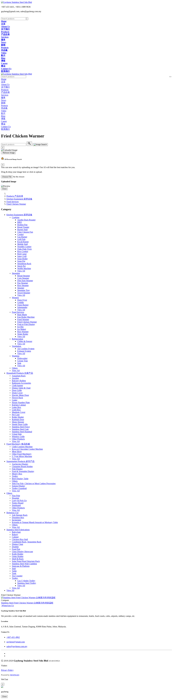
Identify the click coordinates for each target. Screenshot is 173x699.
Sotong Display (18, 486)
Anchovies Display (20, 464)
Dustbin (15, 547)
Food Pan (16, 549)
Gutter (14, 400)
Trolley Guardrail (19, 488)
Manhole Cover (18, 412)
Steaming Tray (23, 290)
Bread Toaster (23, 227)
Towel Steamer (23, 293)
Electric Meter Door (20, 395)
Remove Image (8, 153)
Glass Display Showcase (22, 551)
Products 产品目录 (14, 196)
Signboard (16, 505)
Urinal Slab (17, 434)
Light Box (16, 410)
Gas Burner (22, 237)
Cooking (15, 217)
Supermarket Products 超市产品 (20, 461)
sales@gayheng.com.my (16, 646)
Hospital (15, 498)
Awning (15, 378)
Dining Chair (17, 544)
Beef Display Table (20, 478)
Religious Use (12, 512)
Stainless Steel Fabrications (18, 530)
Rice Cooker (22, 251)
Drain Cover (17, 393)
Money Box (17, 474)
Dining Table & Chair (21, 388)
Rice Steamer (23, 285)
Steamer (20, 288)
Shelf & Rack (18, 559)
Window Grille (18, 436)
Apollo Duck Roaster (26, 220)
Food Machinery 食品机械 (18, 444)
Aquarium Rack (19, 376)
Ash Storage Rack (19, 515)
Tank (14, 573)
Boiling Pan (22, 225)
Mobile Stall (22, 244)
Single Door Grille (20, 424)
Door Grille (17, 390)
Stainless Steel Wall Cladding (24, 564)
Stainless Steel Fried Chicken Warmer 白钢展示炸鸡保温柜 (27, 603)
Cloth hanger (17, 385)
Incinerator (16, 520)
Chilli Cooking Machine (22, 446)
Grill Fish (21, 239)
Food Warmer (23, 319)
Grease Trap (22, 361)
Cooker (20, 234)
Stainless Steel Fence (21, 427)
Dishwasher (22, 358)
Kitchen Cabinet (19, 405)
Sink (19, 363)
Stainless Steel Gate (20, 429)
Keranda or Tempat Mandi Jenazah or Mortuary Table (35, 522)
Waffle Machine (24, 268)
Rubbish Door (18, 419)
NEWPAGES (14, 675)
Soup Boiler (22, 259)
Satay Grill (21, 256)
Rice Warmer (23, 331)
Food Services (12, 201)
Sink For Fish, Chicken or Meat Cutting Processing (34, 483)
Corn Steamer (23, 278)
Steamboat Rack (24, 263)
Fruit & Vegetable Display (23, 471)
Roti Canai (21, 254)
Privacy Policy (7, 670)
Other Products (18, 439)
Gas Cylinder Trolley (26, 581)
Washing (15, 356)
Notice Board (17, 503)
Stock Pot (21, 266)
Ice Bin (20, 327)
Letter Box (16, 407)
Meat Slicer (17, 451)
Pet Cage (16, 414)
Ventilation (16, 346)
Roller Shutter (18, 417)
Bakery (15, 534)
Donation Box (18, 517)
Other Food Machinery (21, 454)
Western (15, 297)
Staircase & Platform (20, 566)
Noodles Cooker (24, 246)
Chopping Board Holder (22, 466)
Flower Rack (17, 397)
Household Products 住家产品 (19, 373)
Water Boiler (22, 334)
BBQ (19, 222)
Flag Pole (16, 495)
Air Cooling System (25, 348)
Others (15, 368)
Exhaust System (24, 351)
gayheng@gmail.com (15, 642)
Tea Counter (17, 576)
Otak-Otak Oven (24, 249)
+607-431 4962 (13, 637)
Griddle (20, 302)
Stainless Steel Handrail (22, 431)
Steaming (16, 273)
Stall (14, 568)
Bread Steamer (23, 276)
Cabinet (15, 537)
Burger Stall (22, 229)
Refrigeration (17, 339)
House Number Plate (21, 402)
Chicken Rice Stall (20, 539)
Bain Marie (22, 314)
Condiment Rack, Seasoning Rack (26, 542)
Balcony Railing (19, 380)
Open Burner (23, 305)
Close (4, 189)
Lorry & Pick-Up (19, 500)
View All (21, 271)
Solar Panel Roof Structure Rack (26, 561)
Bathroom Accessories (21, 383)
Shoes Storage (18, 422)
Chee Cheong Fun (25, 232)
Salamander (22, 307)
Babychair (16, 532)
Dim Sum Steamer (25, 280)
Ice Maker (21, 329)
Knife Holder (17, 554)
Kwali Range (23, 242)
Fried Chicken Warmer (16, 204)
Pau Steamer (22, 283)
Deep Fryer (22, 300)
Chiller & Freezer (24, 341)
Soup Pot (21, 261)
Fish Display (17, 469)
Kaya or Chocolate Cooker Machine (27, 449)
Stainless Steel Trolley (26, 583)
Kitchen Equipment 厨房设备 (19, 199)
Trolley (15, 476)
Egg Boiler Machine (26, 317)
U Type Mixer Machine (22, 456)
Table (14, 571)
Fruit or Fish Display (26, 324)
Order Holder (17, 556)
